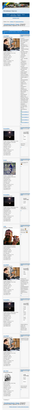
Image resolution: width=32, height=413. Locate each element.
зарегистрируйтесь (20, 21)
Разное (17, 24)
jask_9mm (5, 371)
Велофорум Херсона (9, 24)
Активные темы (16, 18)
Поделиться (23, 127)
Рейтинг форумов (13, 406)
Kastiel (5, 160)
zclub (4, 226)
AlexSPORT (6, 36)
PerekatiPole (6, 128)
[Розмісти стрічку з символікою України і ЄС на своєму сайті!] (6, 6)
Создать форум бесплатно (23, 406)
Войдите (12, 21)
